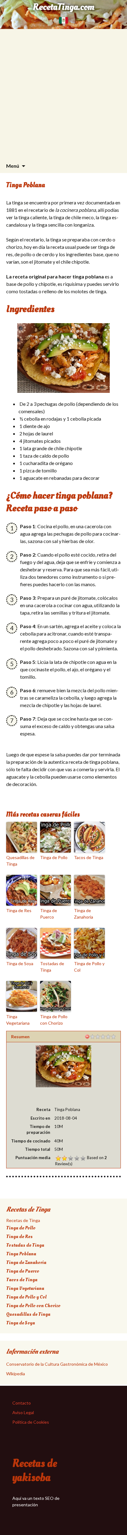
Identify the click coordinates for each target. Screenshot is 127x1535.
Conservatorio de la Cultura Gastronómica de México (57, 1364)
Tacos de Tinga (88, 857)
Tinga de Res (18, 910)
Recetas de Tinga (23, 1220)
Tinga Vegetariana (18, 1020)
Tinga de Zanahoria (83, 914)
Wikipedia (15, 1373)
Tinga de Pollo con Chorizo (54, 1020)
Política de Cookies (30, 1422)
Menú (12, 166)
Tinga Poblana (21, 1253)
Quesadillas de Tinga (20, 860)
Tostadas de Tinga (52, 967)
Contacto (21, 1402)
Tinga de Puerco (48, 914)
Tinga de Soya (19, 963)
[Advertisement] (63, 92)
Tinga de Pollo (54, 857)
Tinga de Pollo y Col (89, 967)
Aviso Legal (23, 1412)
